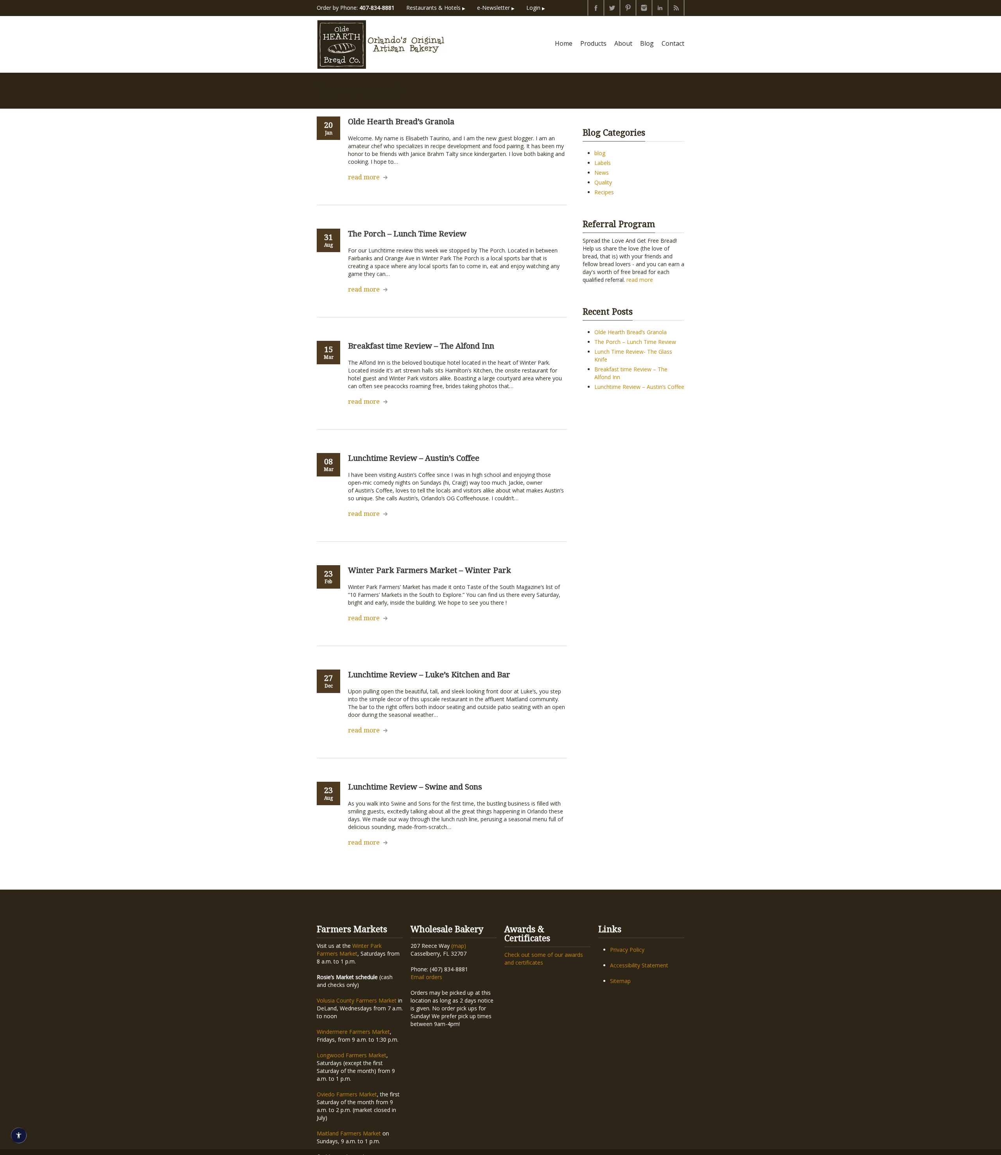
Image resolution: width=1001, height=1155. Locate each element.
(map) (458, 945)
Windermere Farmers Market (353, 1031)
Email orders (426, 977)
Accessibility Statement (639, 965)
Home (563, 43)
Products (593, 43)
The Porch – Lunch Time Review (635, 342)
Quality (603, 182)
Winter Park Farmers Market (349, 949)
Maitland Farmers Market (349, 1133)
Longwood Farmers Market (351, 1055)
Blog (647, 43)
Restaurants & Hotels (435, 7)
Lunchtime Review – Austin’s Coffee (639, 386)
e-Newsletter (496, 7)
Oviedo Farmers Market (347, 1094)
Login (535, 7)
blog (599, 153)
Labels (602, 163)
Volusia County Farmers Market (356, 1000)
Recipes (604, 192)
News (601, 172)
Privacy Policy (627, 949)
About (623, 43)
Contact (673, 43)
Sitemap (620, 981)
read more (364, 177)
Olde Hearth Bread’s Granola (630, 332)
